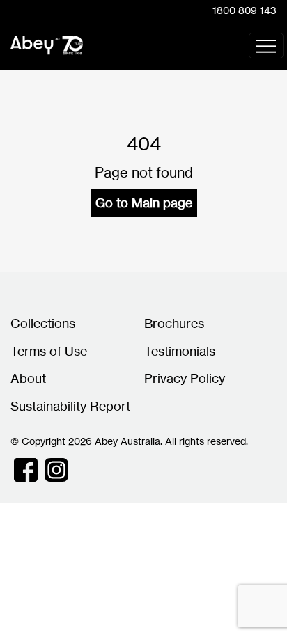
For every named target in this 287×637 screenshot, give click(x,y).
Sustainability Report (70, 406)
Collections (42, 323)
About (28, 378)
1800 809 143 (244, 10)
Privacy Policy (184, 378)
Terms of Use (48, 351)
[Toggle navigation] (266, 45)
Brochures (174, 323)
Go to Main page (143, 202)
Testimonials (179, 351)
